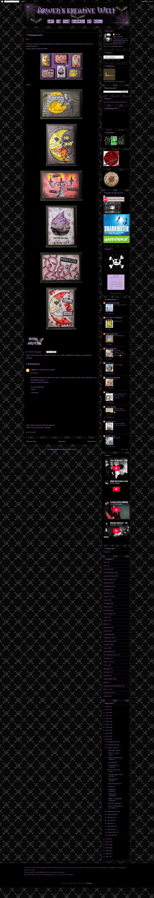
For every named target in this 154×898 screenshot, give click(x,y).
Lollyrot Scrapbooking (113, 377)
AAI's (105, 562)
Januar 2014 (111, 835)
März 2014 (110, 829)
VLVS (105, 665)
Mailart (105, 624)
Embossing (106, 590)
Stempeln (29, 358)
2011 (107, 845)
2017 (107, 730)
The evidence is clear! (120, 305)
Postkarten (106, 627)
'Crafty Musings (111, 407)
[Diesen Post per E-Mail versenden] (47, 352)
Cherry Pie (47, 355)
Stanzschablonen (108, 641)
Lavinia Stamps (108, 614)
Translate (117, 59)
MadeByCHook (110, 436)
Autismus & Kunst (108, 576)
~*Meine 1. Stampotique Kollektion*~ (114, 799)
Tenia (107, 392)
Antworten (34, 392)
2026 (107, 706)
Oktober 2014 (111, 748)
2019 (107, 724)
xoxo (115, 379)
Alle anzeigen (125, 449)
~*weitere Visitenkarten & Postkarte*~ (115, 758)
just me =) (106, 689)
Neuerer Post (31, 441)
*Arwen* (118, 34)
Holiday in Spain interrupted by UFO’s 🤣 (120, 410)
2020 (107, 721)
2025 (107, 709)
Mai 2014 (110, 823)
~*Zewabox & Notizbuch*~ (111, 790)
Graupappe (106, 603)
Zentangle (106, 672)
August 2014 (111, 814)
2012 (107, 842)
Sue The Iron (110, 363)
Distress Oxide (107, 579)
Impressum (106, 552)
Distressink (106, 583)
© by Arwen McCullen (115, 293)
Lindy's (105, 617)
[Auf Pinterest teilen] (55, 352)
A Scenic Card (118, 321)
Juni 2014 (110, 820)
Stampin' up (79, 355)
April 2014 (110, 826)
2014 (107, 739)
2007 (107, 856)
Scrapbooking (107, 634)
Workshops (106, 668)
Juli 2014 (110, 817)
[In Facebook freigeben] (53, 352)
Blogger (89, 883)
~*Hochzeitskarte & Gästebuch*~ (113, 766)
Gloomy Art (55, 355)
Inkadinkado (70, 355)
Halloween (106, 607)
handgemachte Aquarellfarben (112, 686)
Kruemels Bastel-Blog (112, 303)
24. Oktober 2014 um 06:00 (45, 370)
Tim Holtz (106, 658)
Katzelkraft (106, 610)
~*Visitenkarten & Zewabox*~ (112, 780)
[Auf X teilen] (51, 352)
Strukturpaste (107, 651)
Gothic (62, 355)
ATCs (105, 566)
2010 (107, 848)
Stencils (105, 648)
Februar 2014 (111, 832)
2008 (107, 853)
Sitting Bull (117, 438)
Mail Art (105, 620)
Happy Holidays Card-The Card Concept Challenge (120, 395)
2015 (107, 736)
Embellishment (107, 586)
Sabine (33, 370)
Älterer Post (92, 441)
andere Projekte (108, 679)
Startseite (61, 441)
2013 (107, 839)
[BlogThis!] (49, 352)
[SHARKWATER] (116, 234)
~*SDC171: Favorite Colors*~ (113, 754)
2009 (107, 851)
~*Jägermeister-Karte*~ (114, 750)
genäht (105, 682)
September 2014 (112, 811)
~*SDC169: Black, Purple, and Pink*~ (115, 775)
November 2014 (112, 745)
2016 (107, 733)
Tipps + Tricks (107, 662)
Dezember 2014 (112, 742)
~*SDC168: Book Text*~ (114, 783)
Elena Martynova (111, 348)
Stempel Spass (110, 421)
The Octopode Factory (110, 655)
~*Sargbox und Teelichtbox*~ (112, 795)
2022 (107, 715)
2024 (107, 712)
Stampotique (87, 355)
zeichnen (106, 696)
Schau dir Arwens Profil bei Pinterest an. (115, 102)
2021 (107, 718)
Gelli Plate (106, 593)
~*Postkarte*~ (111, 786)
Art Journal (106, 569)
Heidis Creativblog (111, 334)
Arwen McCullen (37, 355)
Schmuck (106, 631)
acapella (105, 675)
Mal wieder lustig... (119, 335)
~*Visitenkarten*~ (112, 762)
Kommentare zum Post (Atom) (65, 449)
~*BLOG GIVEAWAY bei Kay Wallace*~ (115, 807)
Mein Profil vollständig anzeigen (113, 46)
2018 (107, 727)
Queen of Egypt (118, 365)
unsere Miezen (107, 692)
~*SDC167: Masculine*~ (114, 803)
